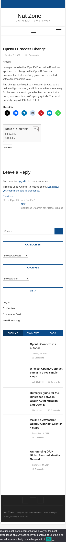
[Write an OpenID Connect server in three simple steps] (15, 368)
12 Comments (37, 469)
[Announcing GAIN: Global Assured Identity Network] (15, 451)
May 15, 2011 (37, 410)
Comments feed (12, 314)
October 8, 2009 (12, 55)
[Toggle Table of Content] (34, 129)
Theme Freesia (35, 512)
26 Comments (53, 410)
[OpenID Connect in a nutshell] (15, 344)
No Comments (32, 55)
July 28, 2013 (37, 381)
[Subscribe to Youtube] (33, 497)
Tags (53, 333)
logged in (22, 181)
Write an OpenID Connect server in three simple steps (46, 372)
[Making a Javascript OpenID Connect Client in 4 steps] (15, 420)
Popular (13, 333)
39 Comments (37, 357)
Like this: (12, 134)
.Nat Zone (28, 16)
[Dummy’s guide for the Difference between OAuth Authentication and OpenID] (15, 393)
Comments (33, 333)
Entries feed (9, 308)
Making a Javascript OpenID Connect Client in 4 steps (46, 424)
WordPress (49, 512)
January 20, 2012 (39, 353)
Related (11, 138)
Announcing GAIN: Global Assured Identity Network (45, 455)
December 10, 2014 (40, 433)
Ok (48, 539)
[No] (53, 540)
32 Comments (53, 381)
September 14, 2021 (40, 464)
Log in (6, 302)
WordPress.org (11, 320)
